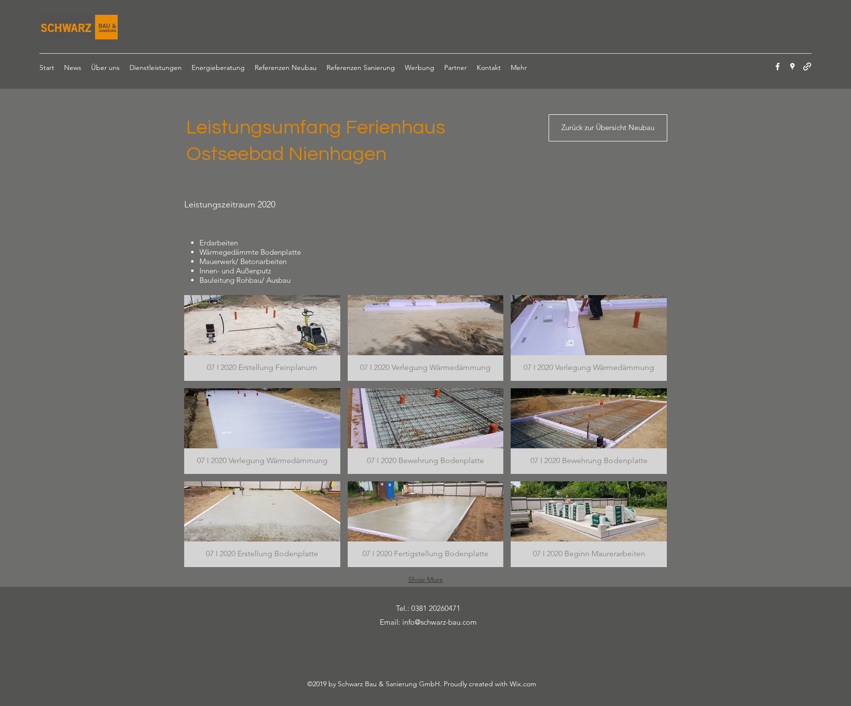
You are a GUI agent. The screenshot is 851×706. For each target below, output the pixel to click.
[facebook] (778, 66)
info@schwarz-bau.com (439, 622)
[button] (262, 338)
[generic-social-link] (807, 66)
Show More (425, 579)
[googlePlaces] (792, 66)
